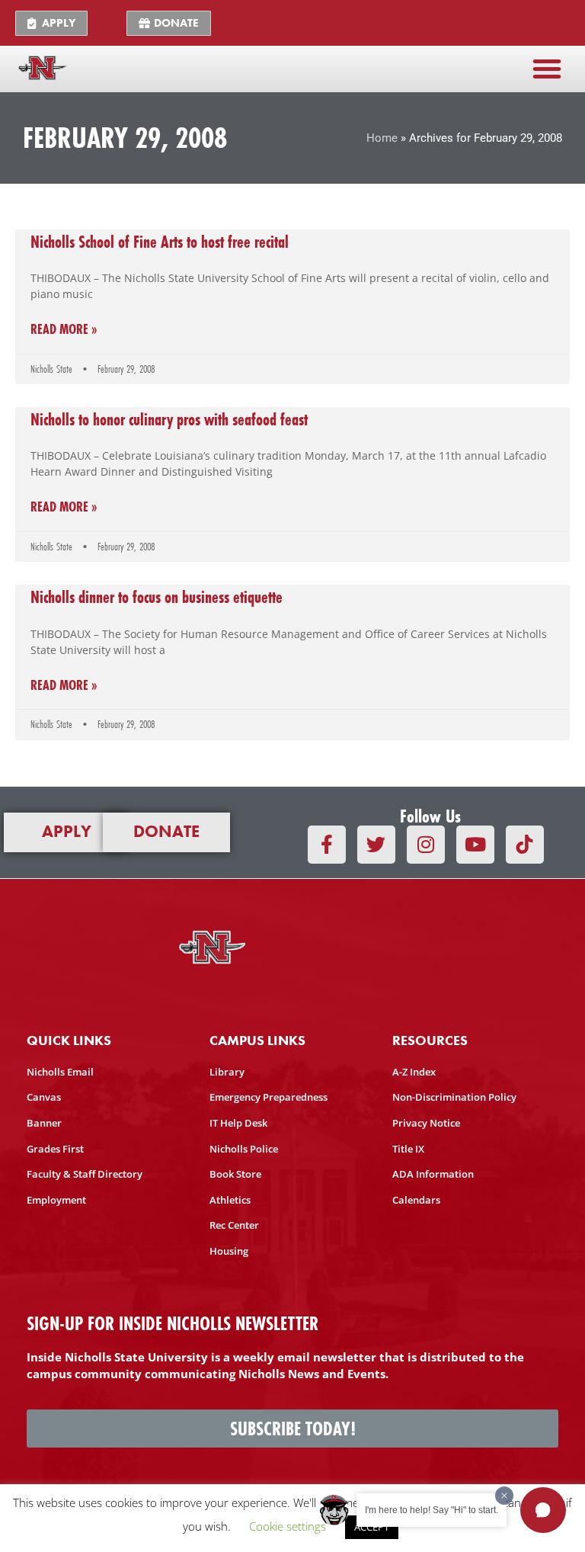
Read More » (64, 329)
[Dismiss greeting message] (504, 1495)
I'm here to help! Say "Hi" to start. (431, 1510)
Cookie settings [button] (287, 1526)
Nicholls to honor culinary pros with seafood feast (169, 419)
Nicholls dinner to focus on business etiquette (156, 596)
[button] (547, 68)
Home (382, 138)
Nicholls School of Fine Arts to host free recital (159, 241)
